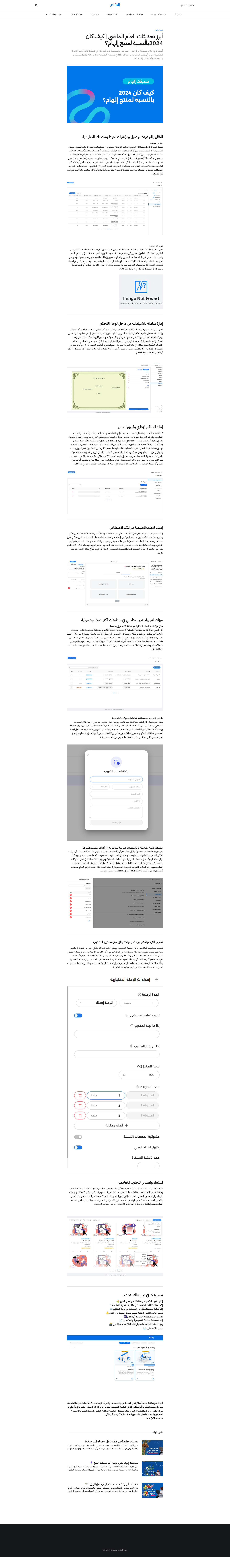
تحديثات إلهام (179, 14)
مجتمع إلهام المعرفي (188, 5)
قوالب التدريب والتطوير (134, 14)
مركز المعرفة (95, 14)
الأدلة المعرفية (112, 14)
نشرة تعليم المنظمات (54, 14)
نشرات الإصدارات (76, 14)
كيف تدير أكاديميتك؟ (158, 14)
